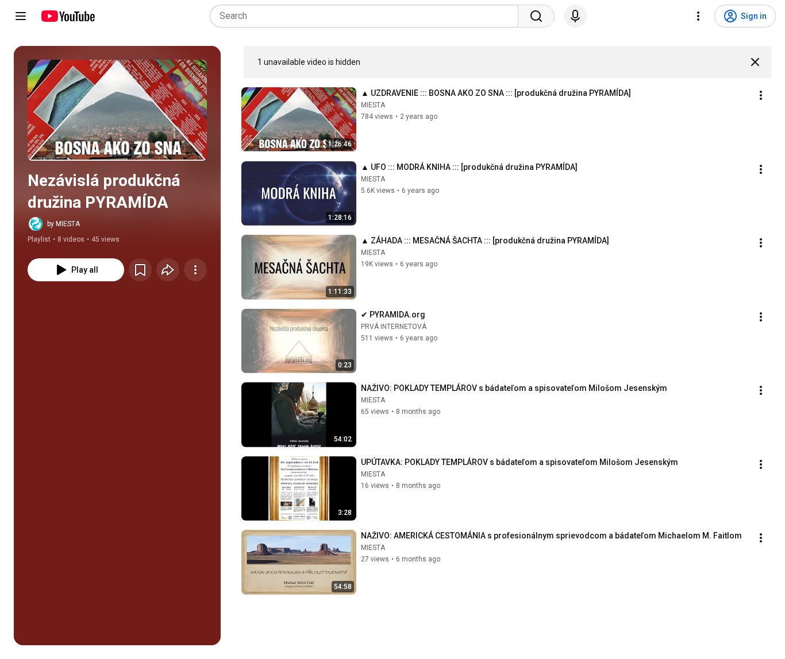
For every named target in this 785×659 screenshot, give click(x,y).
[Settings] (698, 16)
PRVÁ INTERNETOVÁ (393, 327)
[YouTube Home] (67, 16)
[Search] (536, 16)
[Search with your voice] (575, 16)
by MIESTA (63, 224)
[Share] (167, 269)
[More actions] (195, 269)
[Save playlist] (140, 269)
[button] (117, 110)
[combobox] (367, 16)
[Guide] (21, 16)
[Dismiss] (755, 62)
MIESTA (373, 105)
